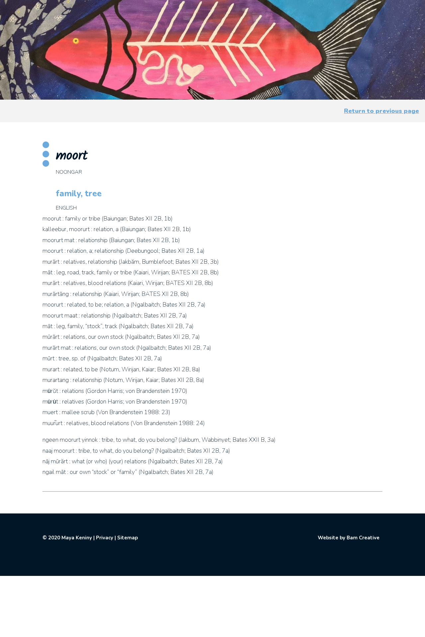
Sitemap (127, 537)
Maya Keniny (76, 537)
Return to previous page (381, 111)
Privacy (104, 537)
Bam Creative (363, 537)
